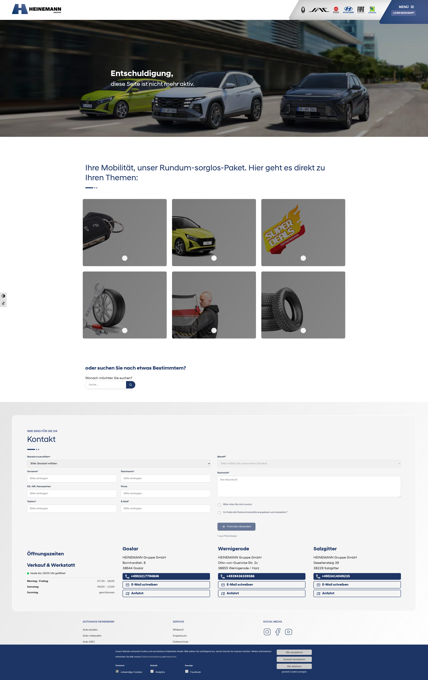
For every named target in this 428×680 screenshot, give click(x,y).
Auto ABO (89, 642)
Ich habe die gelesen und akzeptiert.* (255, 512)
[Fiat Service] (361, 10)
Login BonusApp (403, 13)
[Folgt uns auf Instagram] (267, 632)
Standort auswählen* (38, 457)
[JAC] (319, 10)
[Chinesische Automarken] (336, 10)
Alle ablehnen (294, 666)
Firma (124, 486)
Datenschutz (180, 642)
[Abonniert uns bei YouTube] (289, 632)
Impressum (180, 636)
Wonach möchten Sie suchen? (108, 378)
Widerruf (178, 630)
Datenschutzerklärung (249, 512)
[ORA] (303, 10)
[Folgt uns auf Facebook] (278, 632)
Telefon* (31, 501)
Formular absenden (239, 526)
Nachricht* (223, 473)
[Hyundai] (348, 10)
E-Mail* (125, 501)
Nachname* (127, 471)
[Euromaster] (372, 10)
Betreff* (221, 457)
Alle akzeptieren (294, 652)
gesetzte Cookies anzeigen (294, 672)
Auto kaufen (90, 630)
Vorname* (32, 471)
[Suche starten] (130, 384)
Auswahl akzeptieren (294, 659)
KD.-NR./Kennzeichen (39, 486)
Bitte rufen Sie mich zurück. (237, 504)
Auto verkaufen (92, 636)
